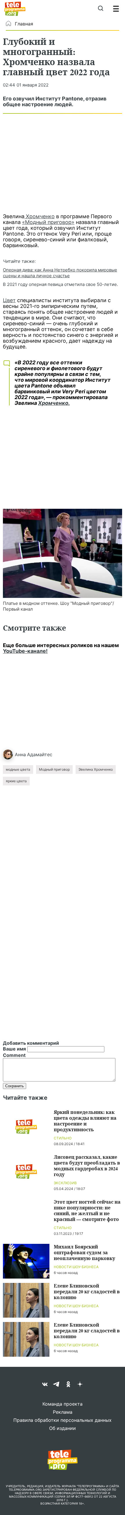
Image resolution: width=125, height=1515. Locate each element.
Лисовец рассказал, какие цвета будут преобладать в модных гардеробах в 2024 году (87, 1166)
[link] (62, 553)
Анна (20, 754)
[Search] (100, 9)
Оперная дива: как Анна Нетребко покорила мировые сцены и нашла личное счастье (60, 272)
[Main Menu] (116, 8)
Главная (24, 24)
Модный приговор (54, 769)
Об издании (62, 1428)
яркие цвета (16, 781)
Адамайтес (39, 754)
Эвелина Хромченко (95, 769)
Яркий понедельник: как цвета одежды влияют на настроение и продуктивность (85, 1121)
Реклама (62, 1412)
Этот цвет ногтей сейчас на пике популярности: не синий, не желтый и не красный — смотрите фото (87, 1210)
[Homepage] (15, 8)
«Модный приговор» (48, 222)
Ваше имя (14, 1049)
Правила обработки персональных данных (62, 1420)
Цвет (9, 300)
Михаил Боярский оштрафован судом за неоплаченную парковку (84, 1252)
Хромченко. (54, 403)
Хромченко (39, 216)
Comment (14, 1055)
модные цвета (18, 769)
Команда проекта (62, 1404)
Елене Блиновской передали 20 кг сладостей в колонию (87, 1291)
